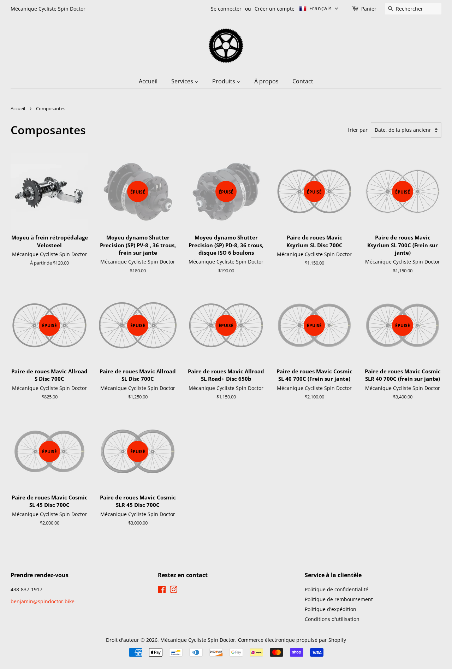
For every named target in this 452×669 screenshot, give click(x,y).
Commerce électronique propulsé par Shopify (292, 640)
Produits (224, 81)
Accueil (148, 81)
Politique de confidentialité (336, 589)
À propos (266, 81)
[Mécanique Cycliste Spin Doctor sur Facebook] (162, 590)
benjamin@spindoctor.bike (43, 601)
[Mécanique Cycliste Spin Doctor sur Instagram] (173, 590)
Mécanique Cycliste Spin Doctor (197, 640)
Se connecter (226, 8)
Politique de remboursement (339, 599)
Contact (302, 81)
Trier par (357, 129)
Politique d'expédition (330, 609)
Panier (368, 8)
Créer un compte (275, 8)
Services (183, 81)
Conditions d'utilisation (332, 619)
